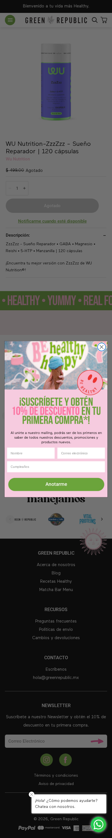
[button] (56, 484)
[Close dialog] (102, 347)
